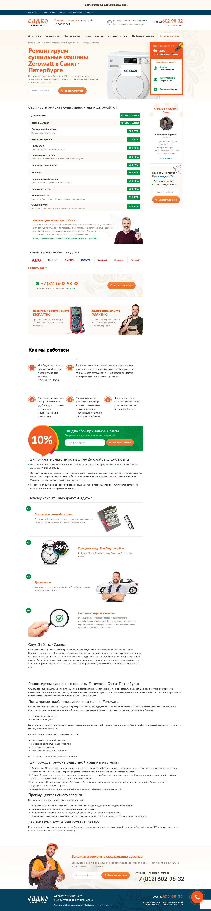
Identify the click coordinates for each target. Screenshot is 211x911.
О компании (33, 12)
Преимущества (48, 12)
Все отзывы (166, 158)
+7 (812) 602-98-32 (59, 284)
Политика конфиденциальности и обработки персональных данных (83, 905)
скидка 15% (166, 176)
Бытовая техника (117, 36)
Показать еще (36, 268)
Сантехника (52, 36)
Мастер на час (72, 36)
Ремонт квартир (94, 36)
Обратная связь (75, 12)
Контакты (89, 12)
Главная (31, 43)
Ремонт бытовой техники (48, 43)
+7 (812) (168, 21)
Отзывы (61, 12)
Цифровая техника (143, 36)
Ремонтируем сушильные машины (75, 43)
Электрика (34, 36)
